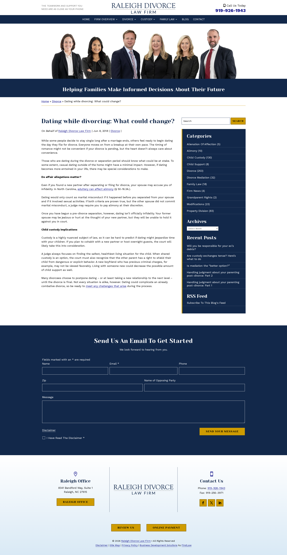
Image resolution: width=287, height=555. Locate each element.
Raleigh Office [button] (75, 501)
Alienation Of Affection (201, 144)
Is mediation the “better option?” (208, 265)
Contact (199, 19)
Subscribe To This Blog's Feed (206, 302)
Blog (185, 19)
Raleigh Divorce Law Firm (74, 130)
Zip (44, 380)
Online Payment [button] (166, 527)
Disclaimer (49, 430)
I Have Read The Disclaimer (66, 437)
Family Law (167, 19)
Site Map (115, 545)
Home (86, 19)
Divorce (127, 19)
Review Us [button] (125, 527)
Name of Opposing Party (159, 380)
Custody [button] (146, 19)
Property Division (197, 210)
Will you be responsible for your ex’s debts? (210, 247)
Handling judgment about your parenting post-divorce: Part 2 (213, 274)
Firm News (194, 190)
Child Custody (196, 157)
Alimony (192, 150)
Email (114, 363)
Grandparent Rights (199, 197)
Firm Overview (104, 19)
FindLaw (186, 545)
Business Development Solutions (158, 545)
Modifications (195, 204)
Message (47, 397)
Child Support (196, 164)
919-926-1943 (230, 10)
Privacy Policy (130, 545)
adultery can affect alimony (95, 189)
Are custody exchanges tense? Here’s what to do (211, 257)
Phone (183, 363)
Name (46, 363)
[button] (284, 533)
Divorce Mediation (198, 177)
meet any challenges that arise (106, 286)
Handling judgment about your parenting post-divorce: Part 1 (213, 284)
